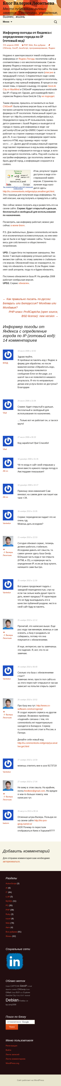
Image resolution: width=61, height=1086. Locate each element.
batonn (6, 823)
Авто (8, 927)
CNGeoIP (7, 106)
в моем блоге (18, 225)
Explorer (26, 993)
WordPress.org (12, 1063)
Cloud (13, 992)
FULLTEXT (20, 995)
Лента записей (12, 1054)
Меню (6, 22)
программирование (38, 48)
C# (27, 1001)
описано (49, 72)
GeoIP (15, 48)
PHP (26, 45)
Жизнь (9, 936)
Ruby (8, 914)
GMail (8, 992)
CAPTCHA (14, 986)
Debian (12, 1000)
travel (8, 918)
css (21, 992)
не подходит (48, 96)
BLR (18, 993)
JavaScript (23, 48)
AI (7, 888)
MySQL (9, 901)
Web (31, 45)
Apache (8, 989)
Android (27, 995)
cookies (14, 989)
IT (7, 892)
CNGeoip (21, 989)
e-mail (30, 986)
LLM (8, 896)
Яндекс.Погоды (27, 59)
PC (7, 905)
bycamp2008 (11, 1005)
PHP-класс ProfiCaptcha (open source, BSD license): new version (33, 314)
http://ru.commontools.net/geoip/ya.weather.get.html (28, 191)
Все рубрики (39, 45)
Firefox (22, 1001)
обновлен (24, 283)
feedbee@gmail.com (34, 791)
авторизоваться (11, 861)
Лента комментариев (15, 1059)
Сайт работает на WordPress (30, 1080)
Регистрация (11, 1045)
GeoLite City (11, 995)
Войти (8, 1050)
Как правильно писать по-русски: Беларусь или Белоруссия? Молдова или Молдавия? (29, 303)
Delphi (8, 986)
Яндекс (52, 48)
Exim (28, 989)
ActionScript (11, 883)
